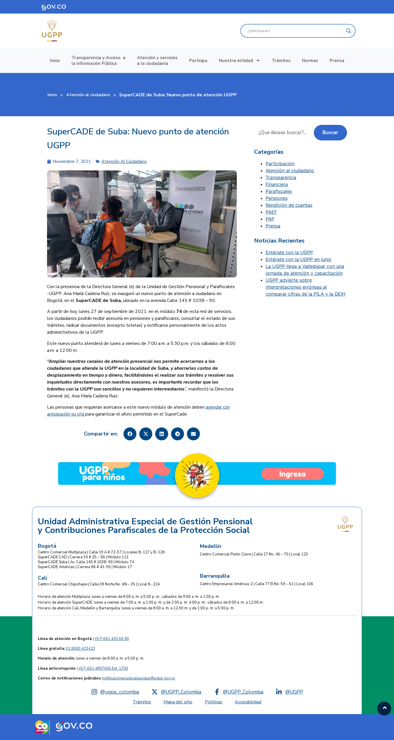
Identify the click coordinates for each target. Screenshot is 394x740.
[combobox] (284, 132)
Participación (280, 163)
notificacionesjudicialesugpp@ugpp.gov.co (138, 678)
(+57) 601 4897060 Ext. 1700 (102, 668)
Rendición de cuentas (289, 205)
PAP (270, 219)
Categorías (269, 152)
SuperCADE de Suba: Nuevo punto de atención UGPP (138, 138)
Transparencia (281, 177)
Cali (42, 578)
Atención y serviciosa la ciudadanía (157, 60)
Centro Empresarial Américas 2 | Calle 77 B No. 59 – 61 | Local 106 (256, 584)
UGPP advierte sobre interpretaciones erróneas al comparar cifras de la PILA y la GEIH (306, 287)
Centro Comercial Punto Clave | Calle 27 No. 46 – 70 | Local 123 (254, 554)
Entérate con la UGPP (289, 252)
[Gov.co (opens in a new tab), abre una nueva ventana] (74, 726)
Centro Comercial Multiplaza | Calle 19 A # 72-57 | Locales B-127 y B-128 (101, 552)
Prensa (337, 60)
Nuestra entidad (236, 60)
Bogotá (47, 546)
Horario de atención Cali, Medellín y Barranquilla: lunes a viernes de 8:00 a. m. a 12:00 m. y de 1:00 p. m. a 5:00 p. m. (136, 608)
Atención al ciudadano (124, 161)
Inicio (55, 60)
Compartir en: (101, 433)
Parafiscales (279, 191)
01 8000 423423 (80, 648)
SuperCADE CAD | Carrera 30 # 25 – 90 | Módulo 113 (83, 557)
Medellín (210, 546)
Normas (310, 60)
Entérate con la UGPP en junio (298, 259)
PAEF (271, 212)
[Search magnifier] (349, 31)
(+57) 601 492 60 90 (111, 638)
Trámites (281, 60)
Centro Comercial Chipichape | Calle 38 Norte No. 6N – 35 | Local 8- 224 (99, 584)
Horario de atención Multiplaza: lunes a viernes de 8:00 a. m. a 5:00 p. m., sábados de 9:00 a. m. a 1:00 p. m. (129, 596)
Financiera (277, 184)
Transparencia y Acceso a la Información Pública (98, 60)
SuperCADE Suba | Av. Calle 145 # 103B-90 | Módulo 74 (86, 562)
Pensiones (277, 198)
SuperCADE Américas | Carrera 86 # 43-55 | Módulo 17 (85, 567)
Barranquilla (215, 576)
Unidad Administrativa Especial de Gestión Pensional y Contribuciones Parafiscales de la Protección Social (145, 526)
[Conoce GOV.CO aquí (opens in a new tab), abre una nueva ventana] (58, 7)
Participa (198, 60)
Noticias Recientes (279, 240)
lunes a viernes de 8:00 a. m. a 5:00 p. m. (91, 658)
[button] (129, 433)
